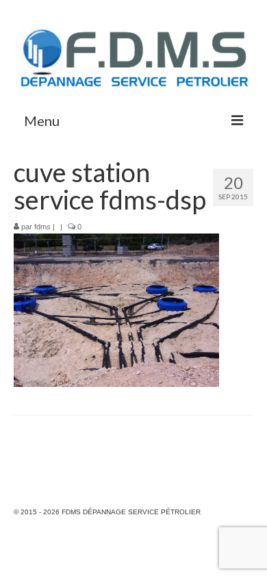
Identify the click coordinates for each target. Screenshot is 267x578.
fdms (42, 227)
